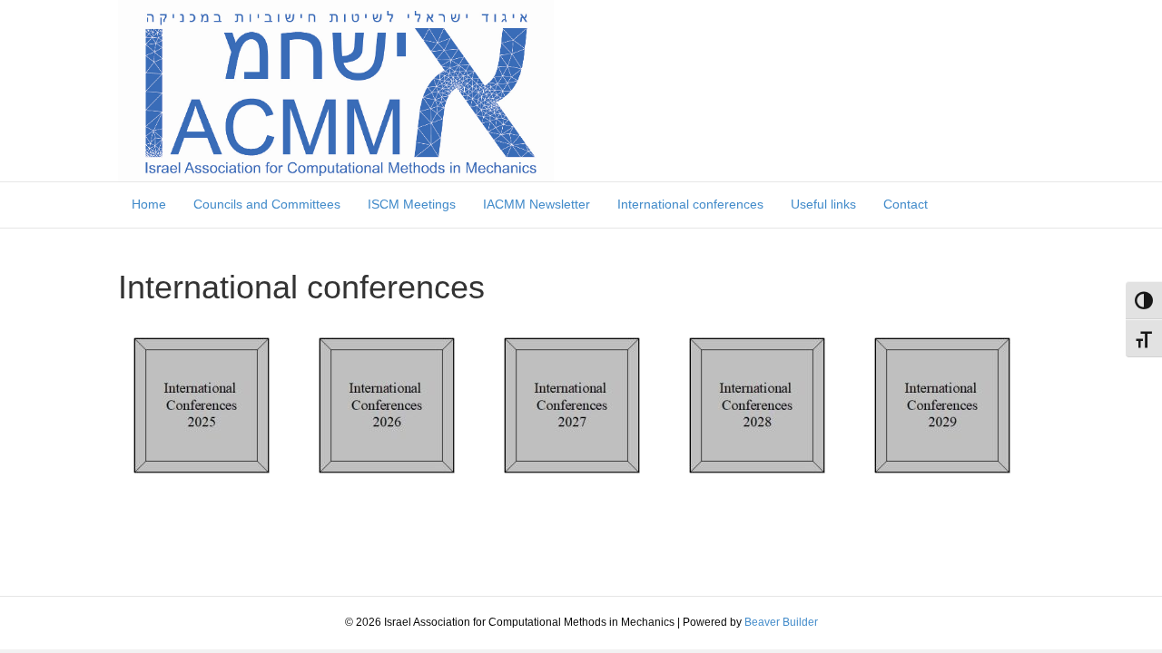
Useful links (823, 204)
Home (149, 204)
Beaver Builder (781, 622)
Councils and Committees (266, 204)
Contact (905, 204)
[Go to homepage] (336, 90)
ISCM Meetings (412, 204)
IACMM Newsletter (536, 204)
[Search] (1036, 194)
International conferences (690, 204)
